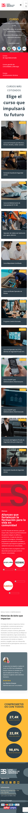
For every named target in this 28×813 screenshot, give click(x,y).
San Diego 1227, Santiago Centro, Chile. (10, 790)
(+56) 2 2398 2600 (5, 792)
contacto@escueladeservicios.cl (8, 794)
